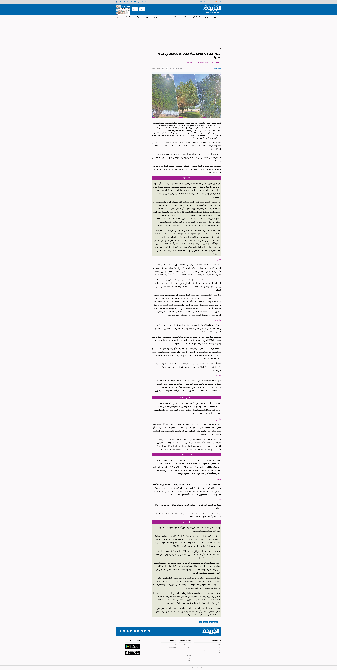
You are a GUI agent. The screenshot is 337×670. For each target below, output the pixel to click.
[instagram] (142, 2)
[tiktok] (124, 2)
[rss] (145, 2)
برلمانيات (205, 644)
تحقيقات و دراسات (187, 650)
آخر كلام (127, 17)
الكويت (205, 622)
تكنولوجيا (189, 655)
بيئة (200, 622)
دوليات (146, 17)
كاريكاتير (189, 658)
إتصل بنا (174, 644)
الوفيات (189, 660)
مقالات (185, 17)
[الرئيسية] (212, 8)
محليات (175, 17)
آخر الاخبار (219, 644)
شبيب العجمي (213, 622)
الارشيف (135, 9)
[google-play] (132, 646)
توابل (156, 17)
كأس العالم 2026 (187, 644)
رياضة (137, 17)
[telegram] (127, 2)
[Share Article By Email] (178, 68)
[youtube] (138, 2)
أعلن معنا (174, 652)
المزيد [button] (117, 17)
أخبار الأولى (196, 17)
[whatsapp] (117, 2)
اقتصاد (165, 17)
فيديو (207, 17)
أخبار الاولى (219, 650)
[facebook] (135, 2)
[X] (131, 2)
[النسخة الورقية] (123, 9)
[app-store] (132, 652)
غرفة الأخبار (217, 17)
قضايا (190, 652)
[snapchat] (120, 2)
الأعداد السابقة (172, 647)
